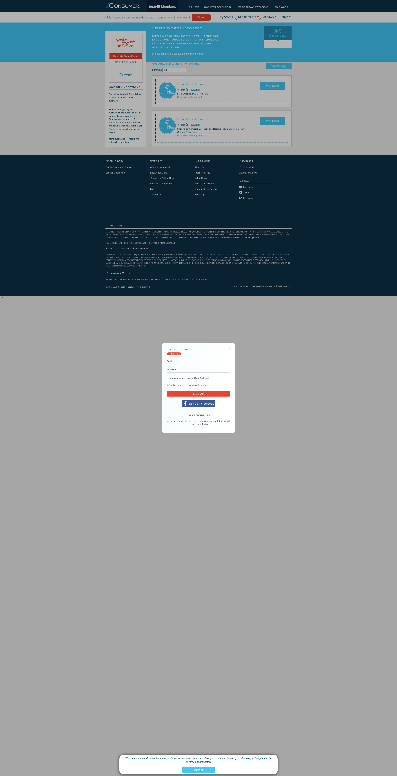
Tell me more (174, 354)
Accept (198, 769)
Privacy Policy (201, 424)
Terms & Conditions (213, 421)
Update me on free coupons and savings (188, 385)
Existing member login (198, 414)
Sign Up (198, 393)
